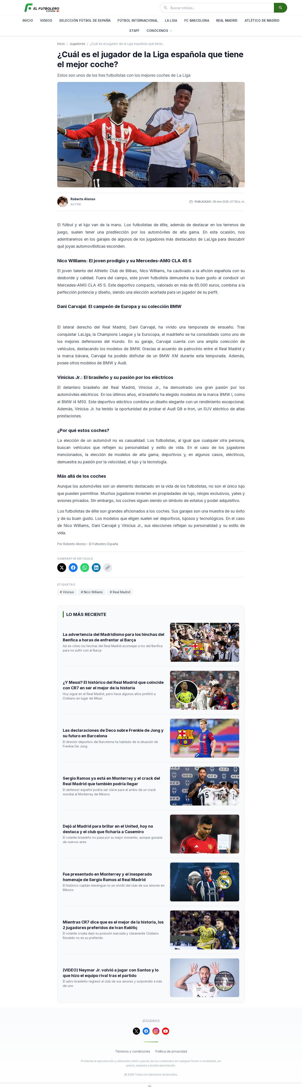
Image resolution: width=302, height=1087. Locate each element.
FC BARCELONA (196, 20)
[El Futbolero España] (42, 8)
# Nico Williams (92, 592)
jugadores (77, 44)
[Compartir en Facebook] (73, 567)
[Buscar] (280, 8)
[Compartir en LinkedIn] (96, 567)
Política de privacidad (171, 1051)
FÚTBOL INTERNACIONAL (138, 20)
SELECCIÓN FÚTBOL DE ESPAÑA (85, 20)
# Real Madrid (120, 592)
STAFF (134, 30)
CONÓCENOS (157, 30)
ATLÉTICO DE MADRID (262, 20)
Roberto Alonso (83, 199)
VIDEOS (46, 20)
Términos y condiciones (132, 1051)
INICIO (28, 20)
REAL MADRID (227, 20)
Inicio (61, 44)
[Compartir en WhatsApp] (84, 567)
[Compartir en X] (61, 567)
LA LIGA (171, 20)
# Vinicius (67, 592)
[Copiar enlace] (107, 567)
